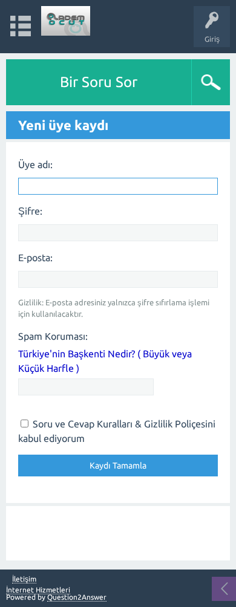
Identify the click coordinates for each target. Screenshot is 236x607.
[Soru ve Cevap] (66, 21)
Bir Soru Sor (98, 82)
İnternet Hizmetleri (38, 590)
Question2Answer (77, 597)
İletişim (24, 579)
